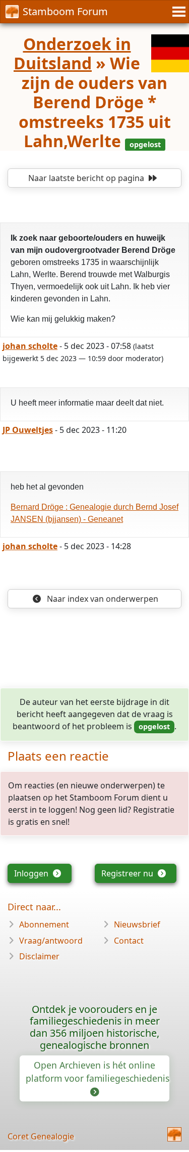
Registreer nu (128, 873)
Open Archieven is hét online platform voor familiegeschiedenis (97, 1071)
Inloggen (32, 873)
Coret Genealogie (41, 1136)
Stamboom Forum (65, 11)
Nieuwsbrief (137, 924)
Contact (129, 940)
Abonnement (44, 924)
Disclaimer (39, 956)
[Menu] (177, 12)
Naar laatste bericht (86, 178)
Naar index (101, 598)
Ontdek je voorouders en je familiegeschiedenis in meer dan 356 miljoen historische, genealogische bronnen (95, 1027)
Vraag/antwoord (51, 940)
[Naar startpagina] (174, 1134)
